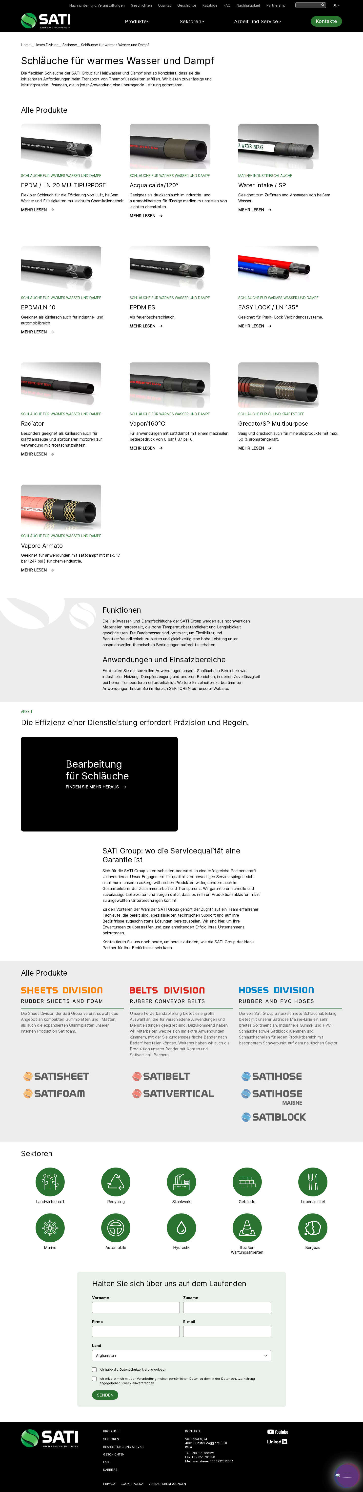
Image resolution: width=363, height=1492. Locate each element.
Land (96, 1345)
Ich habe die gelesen (133, 1369)
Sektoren (111, 1439)
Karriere (110, 1470)
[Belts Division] (171, 1001)
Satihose (69, 45)
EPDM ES (142, 307)
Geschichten (141, 5)
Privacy (109, 1484)
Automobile (115, 1247)
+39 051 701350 (203, 1457)
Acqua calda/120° (154, 185)
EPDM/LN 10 (38, 307)
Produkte (111, 1431)
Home (26, 45)
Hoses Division (47, 45)
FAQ (227, 5)
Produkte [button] (136, 21)
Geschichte (186, 5)
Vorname (100, 1298)
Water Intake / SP (262, 185)
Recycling (116, 1201)
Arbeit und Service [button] (256, 21)
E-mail (189, 1322)
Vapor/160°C (147, 423)
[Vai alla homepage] (45, 27)
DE (334, 5)
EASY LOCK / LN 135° (268, 307)
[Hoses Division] (280, 1001)
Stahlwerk (181, 1201)
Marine (50, 1247)
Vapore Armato (42, 545)
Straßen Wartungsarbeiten (247, 1250)
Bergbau (312, 1247)
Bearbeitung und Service (123, 1447)
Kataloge (210, 5)
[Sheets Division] (62, 1001)
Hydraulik (181, 1247)
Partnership (275, 5)
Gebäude (247, 1201)
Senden (105, 1395)
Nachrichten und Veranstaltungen (97, 5)
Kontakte (326, 21)
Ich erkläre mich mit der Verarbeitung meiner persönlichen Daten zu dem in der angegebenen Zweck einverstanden (177, 1381)
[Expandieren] (347, 1475)
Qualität (164, 5)
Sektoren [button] (190, 21)
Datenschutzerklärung (136, 1369)
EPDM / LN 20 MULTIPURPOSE (63, 185)
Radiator (32, 423)
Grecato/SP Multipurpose (273, 423)
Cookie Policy (132, 1484)
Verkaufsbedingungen (167, 1484)
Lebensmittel (313, 1201)
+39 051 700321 (202, 1453)
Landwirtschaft (50, 1201)
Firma (97, 1322)
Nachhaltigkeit (248, 5)
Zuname (190, 1298)
